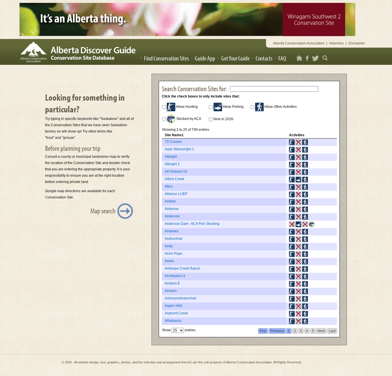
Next (321, 331)
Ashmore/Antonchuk (180, 298)
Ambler (170, 201)
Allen (169, 186)
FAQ (282, 58)
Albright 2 (172, 164)
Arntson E (172, 283)
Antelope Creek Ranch (182, 268)
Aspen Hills (174, 306)
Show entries (178, 330)
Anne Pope (173, 254)
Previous (277, 331)
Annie (169, 261)
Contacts (264, 58)
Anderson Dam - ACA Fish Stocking (192, 224)
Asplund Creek (176, 313)
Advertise (336, 43)
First (263, 331)
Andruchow (174, 239)
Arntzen (171, 291)
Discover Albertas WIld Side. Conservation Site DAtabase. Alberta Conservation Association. (79, 52)
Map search (102, 210)
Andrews (171, 231)
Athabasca (173, 321)
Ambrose (172, 209)
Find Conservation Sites (166, 58)
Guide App (205, 58)
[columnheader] (224, 135)
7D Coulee (173, 142)
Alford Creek (174, 179)
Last (332, 331)
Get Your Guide (235, 58)
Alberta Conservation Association (299, 43)
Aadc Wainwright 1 (179, 149)
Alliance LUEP (176, 194)
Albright (171, 157)
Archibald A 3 (175, 276)
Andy (169, 246)
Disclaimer (356, 43)
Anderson (172, 216)
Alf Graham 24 (176, 172)
